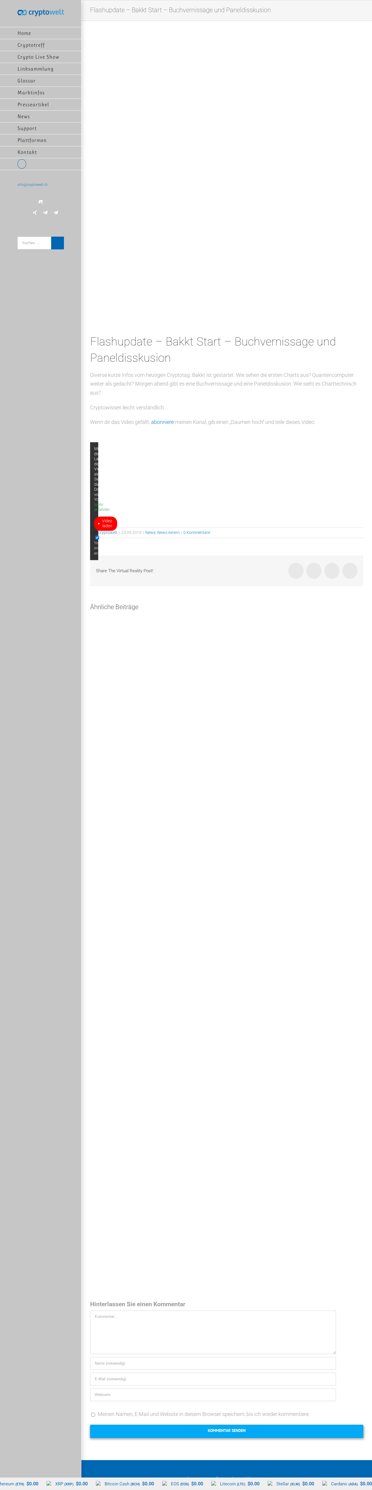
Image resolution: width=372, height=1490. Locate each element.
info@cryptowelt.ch (32, 185)
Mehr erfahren (102, 507)
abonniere (162, 422)
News (150, 532)
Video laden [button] (107, 523)
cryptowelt (107, 532)
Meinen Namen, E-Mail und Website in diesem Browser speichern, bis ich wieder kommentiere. (204, 1414)
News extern (168, 532)
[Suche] (40, 164)
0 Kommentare (196, 532)
